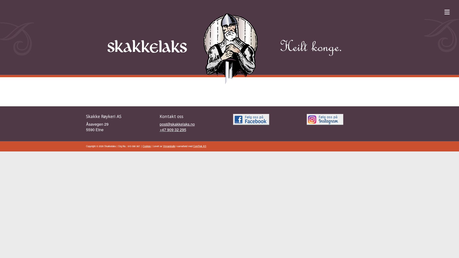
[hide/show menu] (447, 12)
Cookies (147, 146)
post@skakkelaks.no (177, 124)
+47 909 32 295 (173, 129)
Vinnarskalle (169, 146)
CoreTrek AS (199, 146)
